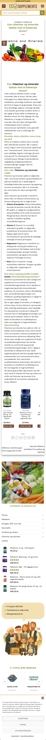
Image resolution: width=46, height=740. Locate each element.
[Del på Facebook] (17, 438)
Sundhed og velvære (10, 532)
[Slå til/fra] (43, 515)
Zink (8, 261)
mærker (5, 541)
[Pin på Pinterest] (29, 438)
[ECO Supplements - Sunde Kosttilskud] (23, 6)
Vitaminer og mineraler (11, 536)
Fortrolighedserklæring (27, 736)
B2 (32, 207)
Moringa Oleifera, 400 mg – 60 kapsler (31, 414)
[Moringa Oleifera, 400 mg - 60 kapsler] (31, 399)
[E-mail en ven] (25, 438)
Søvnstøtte (6, 528)
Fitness (5, 515)
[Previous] (2, 485)
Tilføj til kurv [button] (12, 426)
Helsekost (6, 519)
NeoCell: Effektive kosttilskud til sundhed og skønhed (34, 449)
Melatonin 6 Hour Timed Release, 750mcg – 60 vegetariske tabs (13, 415)
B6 (39, 207)
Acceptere (23, 718)
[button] (43, 698)
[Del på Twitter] (21, 438)
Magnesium (11, 243)
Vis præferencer (23, 731)
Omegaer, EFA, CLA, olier (11, 524)
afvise (23, 725)
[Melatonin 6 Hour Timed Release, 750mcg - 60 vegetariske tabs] (12, 399)
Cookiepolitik (15, 736)
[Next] (43, 485)
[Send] (42, 13)
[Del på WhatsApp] (13, 438)
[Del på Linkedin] (33, 438)
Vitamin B (11, 204)
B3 (36, 207)
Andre (7, 277)
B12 (13, 210)
